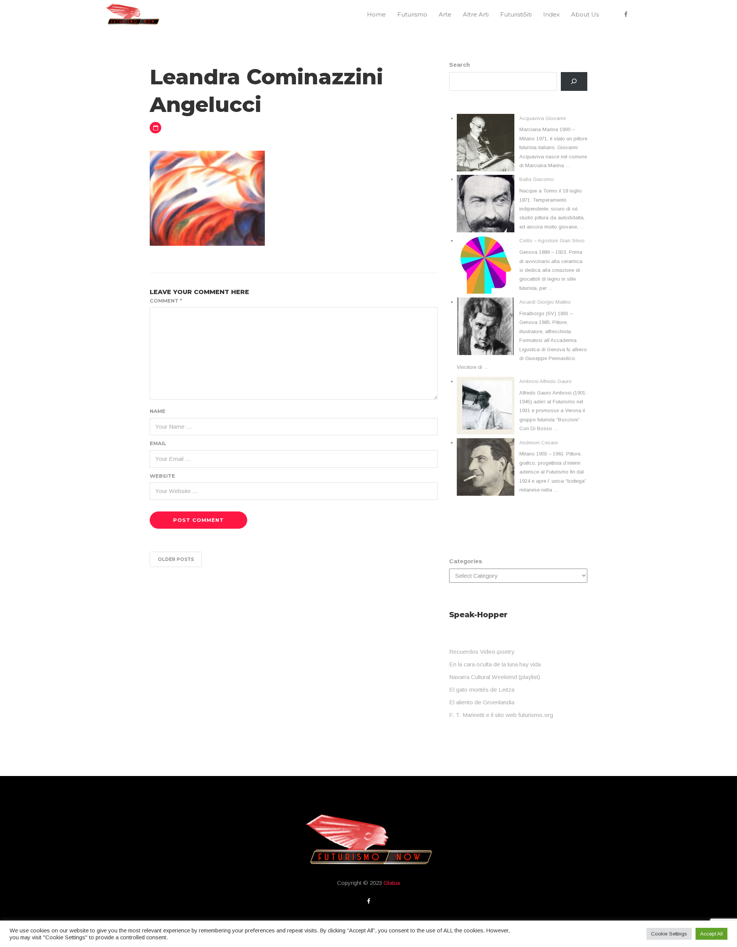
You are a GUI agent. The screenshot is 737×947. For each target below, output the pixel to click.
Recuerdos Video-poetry (481, 651)
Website (162, 476)
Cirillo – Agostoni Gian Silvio (552, 240)
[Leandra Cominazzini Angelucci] (207, 197)
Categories (465, 561)
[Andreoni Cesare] (485, 467)
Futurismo (412, 14)
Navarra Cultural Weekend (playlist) (494, 677)
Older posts (176, 559)
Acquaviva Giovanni (542, 118)
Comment (166, 301)
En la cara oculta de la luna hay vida (495, 664)
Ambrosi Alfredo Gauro (545, 381)
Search (459, 64)
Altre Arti (476, 14)
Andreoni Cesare (538, 443)
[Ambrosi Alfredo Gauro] (485, 405)
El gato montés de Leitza (481, 689)
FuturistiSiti (516, 14)
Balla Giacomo (536, 179)
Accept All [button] (711, 934)
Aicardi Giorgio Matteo (545, 302)
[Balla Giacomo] (485, 203)
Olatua (391, 883)
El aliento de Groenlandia (481, 702)
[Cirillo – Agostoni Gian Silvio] (485, 265)
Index (551, 14)
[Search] (574, 81)
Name (157, 411)
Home (376, 14)
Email (158, 443)
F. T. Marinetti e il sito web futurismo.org (501, 715)
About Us (585, 14)
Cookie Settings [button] (669, 934)
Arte (445, 14)
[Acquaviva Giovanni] (485, 142)
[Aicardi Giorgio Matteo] (485, 326)
